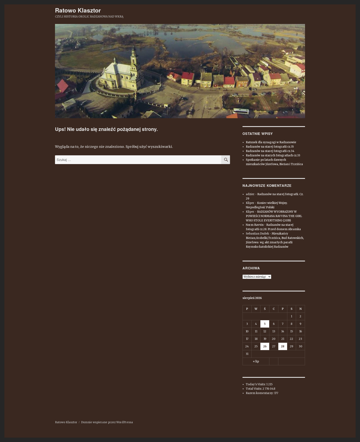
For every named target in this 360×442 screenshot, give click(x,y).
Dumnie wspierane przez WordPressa (107, 422)
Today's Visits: (256, 384)
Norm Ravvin (255, 225)
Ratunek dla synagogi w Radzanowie (271, 142)
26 (265, 346)
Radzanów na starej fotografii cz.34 (270, 151)
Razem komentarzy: (260, 393)
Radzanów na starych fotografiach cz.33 (273, 155)
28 (282, 346)
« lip (256, 361)
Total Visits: (254, 389)
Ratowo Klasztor (78, 10)
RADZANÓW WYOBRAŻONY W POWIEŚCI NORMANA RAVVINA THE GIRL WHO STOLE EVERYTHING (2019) (274, 216)
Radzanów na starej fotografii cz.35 (270, 146)
